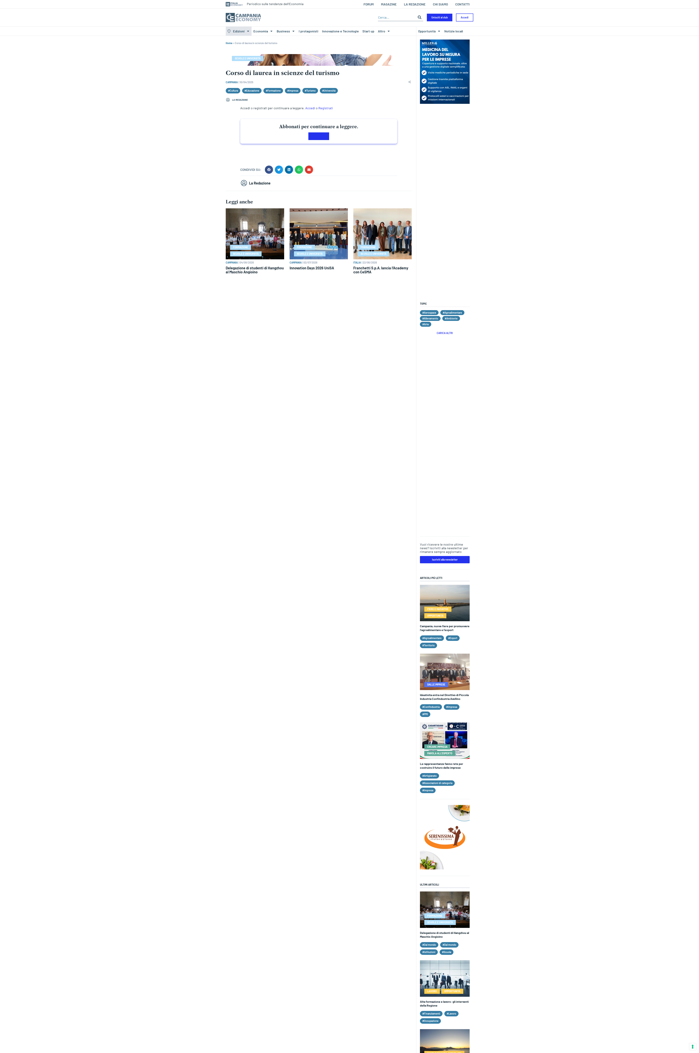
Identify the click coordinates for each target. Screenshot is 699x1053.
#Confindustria (431, 706)
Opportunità (427, 31)
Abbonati (318, 136)
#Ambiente (451, 318)
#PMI (425, 714)
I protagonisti (308, 31)
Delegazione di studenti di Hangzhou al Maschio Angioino (255, 270)
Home (229, 43)
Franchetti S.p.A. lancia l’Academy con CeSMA (380, 270)
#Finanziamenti (431, 1013)
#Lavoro (451, 1013)
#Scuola (446, 952)
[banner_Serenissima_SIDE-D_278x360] (445, 868)
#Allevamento (430, 318)
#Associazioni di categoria (437, 783)
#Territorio (428, 645)
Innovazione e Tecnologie (340, 31)
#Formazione (273, 90)
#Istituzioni (428, 952)
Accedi (310, 108)
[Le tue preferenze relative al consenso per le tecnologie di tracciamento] (692, 1046)
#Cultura (233, 90)
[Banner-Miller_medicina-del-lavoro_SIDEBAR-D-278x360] (445, 103)
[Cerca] (419, 17)
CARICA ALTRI (445, 333)
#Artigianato (429, 775)
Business (283, 31)
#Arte (425, 324)
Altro (381, 31)
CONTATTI (462, 4)
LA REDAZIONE (415, 4)
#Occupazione (430, 1020)
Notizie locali (453, 31)
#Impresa (292, 90)
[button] (269, 170)
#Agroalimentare (452, 312)
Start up (368, 31)
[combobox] (397, 17)
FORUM (369, 4)
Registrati (325, 108)
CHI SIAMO (440, 4)
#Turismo (310, 90)
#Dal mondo (429, 944)
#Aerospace (429, 312)
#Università (328, 90)
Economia (260, 31)
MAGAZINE (389, 4)
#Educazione (251, 90)
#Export (452, 638)
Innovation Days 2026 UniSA (312, 268)
